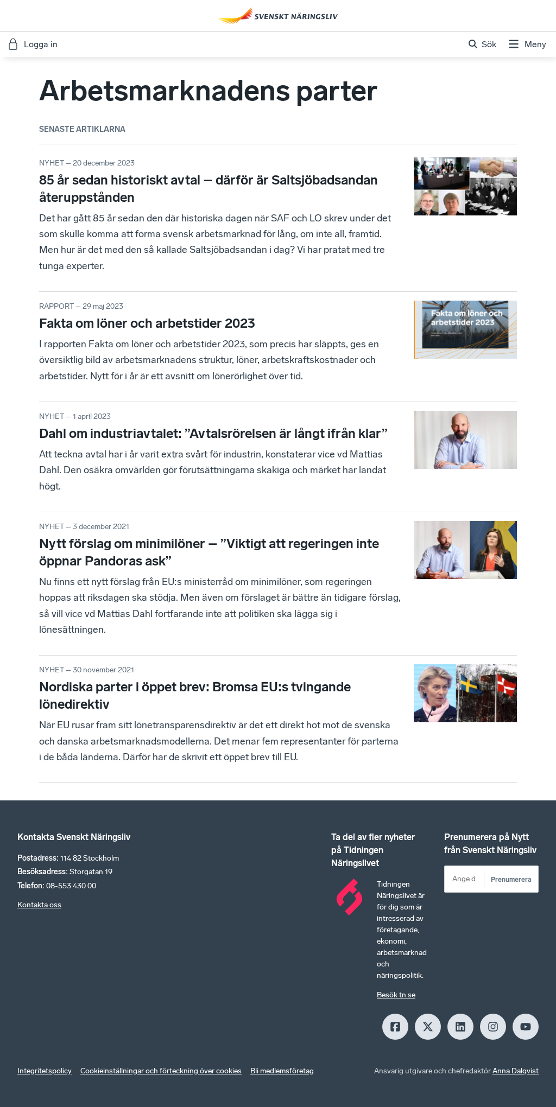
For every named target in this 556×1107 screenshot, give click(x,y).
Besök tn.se (396, 995)
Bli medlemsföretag (282, 1071)
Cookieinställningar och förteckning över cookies (161, 1071)
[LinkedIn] (460, 1027)
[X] (428, 1027)
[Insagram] (493, 1027)
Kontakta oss (39, 904)
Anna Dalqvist (515, 1071)
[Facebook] (395, 1027)
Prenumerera (511, 879)
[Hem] (278, 15)
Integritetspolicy (44, 1071)
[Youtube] (526, 1027)
